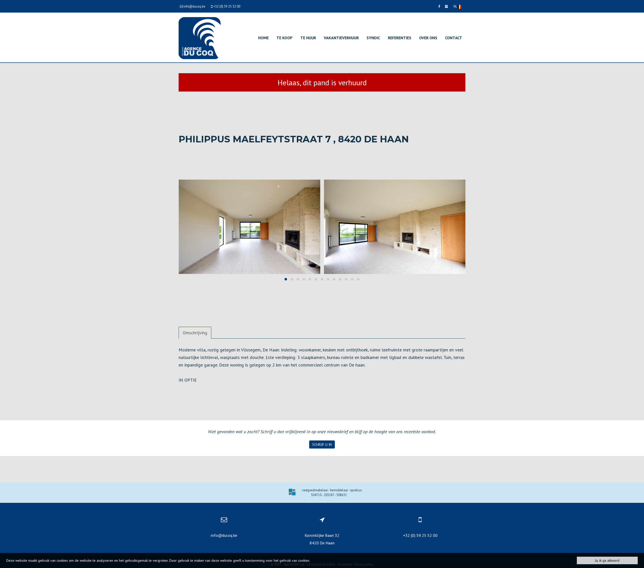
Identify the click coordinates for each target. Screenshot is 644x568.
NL (456, 6)
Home (263, 37)
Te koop (284, 37)
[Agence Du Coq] (200, 37)
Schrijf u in (322, 444)
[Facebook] (439, 6)
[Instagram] (446, 6)
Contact (453, 37)
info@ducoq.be (224, 535)
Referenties (399, 37)
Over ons (428, 37)
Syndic (373, 37)
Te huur (308, 37)
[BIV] (292, 492)
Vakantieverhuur (341, 37)
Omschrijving (195, 333)
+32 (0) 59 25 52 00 (420, 535)
